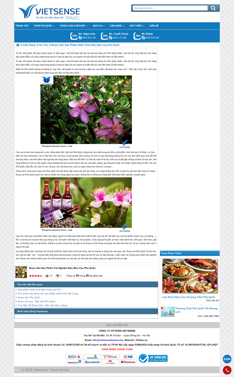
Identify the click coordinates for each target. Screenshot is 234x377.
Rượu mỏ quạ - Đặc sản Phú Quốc (37, 301)
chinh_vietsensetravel (110, 37)
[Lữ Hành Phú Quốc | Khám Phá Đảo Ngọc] (17, 45)
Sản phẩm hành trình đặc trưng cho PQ (39, 289)
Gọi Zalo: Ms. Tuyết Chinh (104, 36)
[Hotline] (227, 370)
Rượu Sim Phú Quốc (29, 297)
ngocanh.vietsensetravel (80, 37)
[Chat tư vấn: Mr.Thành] (143, 37)
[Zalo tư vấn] (227, 359)
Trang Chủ (57, 11)
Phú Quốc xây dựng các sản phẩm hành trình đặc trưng (48, 293)
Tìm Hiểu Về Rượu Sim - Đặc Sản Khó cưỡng (42, 305)
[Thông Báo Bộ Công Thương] (152, 363)
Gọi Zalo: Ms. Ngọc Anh (74, 36)
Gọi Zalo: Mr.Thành (137, 36)
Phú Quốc (28, 61)
